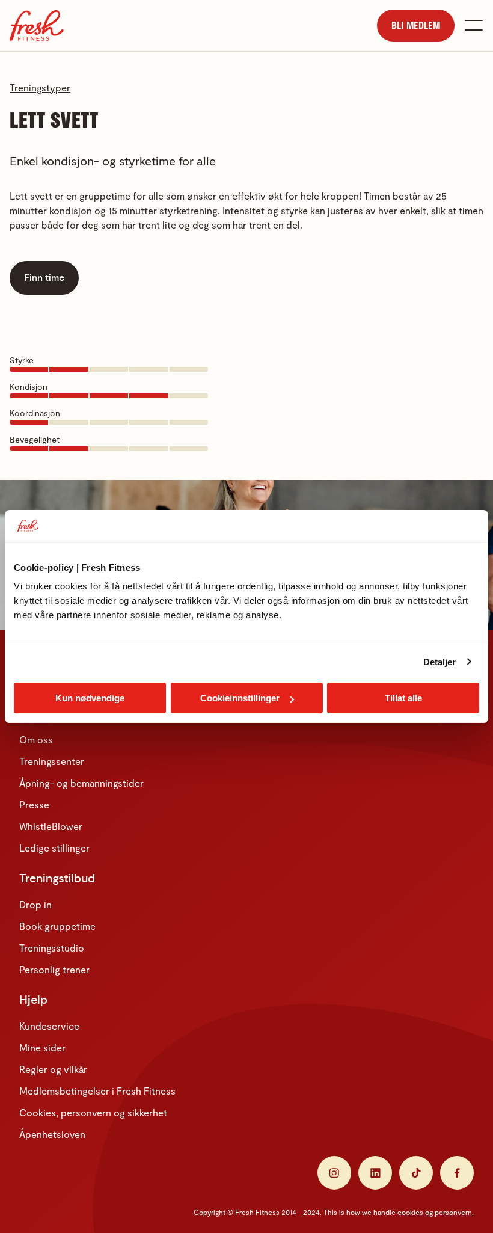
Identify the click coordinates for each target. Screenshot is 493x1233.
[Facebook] (457, 1173)
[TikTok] (416, 1173)
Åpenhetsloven (52, 1134)
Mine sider (42, 1047)
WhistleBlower (50, 826)
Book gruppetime (57, 926)
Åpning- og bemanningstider (81, 783)
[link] (416, 26)
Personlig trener (54, 969)
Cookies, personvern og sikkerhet (93, 1112)
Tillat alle (403, 698)
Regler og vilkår (53, 1069)
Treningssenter (51, 761)
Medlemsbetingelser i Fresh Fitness (97, 1090)
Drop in (35, 904)
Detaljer (439, 662)
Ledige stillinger (54, 847)
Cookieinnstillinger (240, 698)
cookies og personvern (434, 1212)
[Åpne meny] (473, 25)
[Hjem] (37, 25)
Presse (34, 804)
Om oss (36, 739)
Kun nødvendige (89, 698)
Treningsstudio (51, 947)
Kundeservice (49, 1026)
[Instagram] (334, 1173)
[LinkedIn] (375, 1173)
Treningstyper (40, 87)
